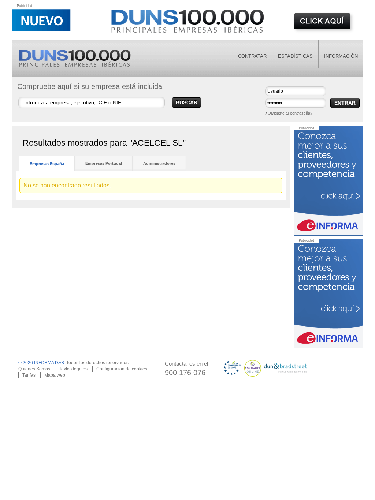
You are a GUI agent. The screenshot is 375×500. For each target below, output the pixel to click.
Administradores (159, 163)
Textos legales (73, 369)
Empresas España (47, 163)
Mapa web (54, 375)
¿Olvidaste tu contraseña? (288, 113)
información (341, 56)
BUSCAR (186, 102)
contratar (252, 56)
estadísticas (295, 56)
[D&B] (285, 367)
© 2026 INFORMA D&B (41, 362)
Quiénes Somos (34, 369)
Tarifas (29, 375)
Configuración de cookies (121, 369)
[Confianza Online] (253, 367)
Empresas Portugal (103, 163)
